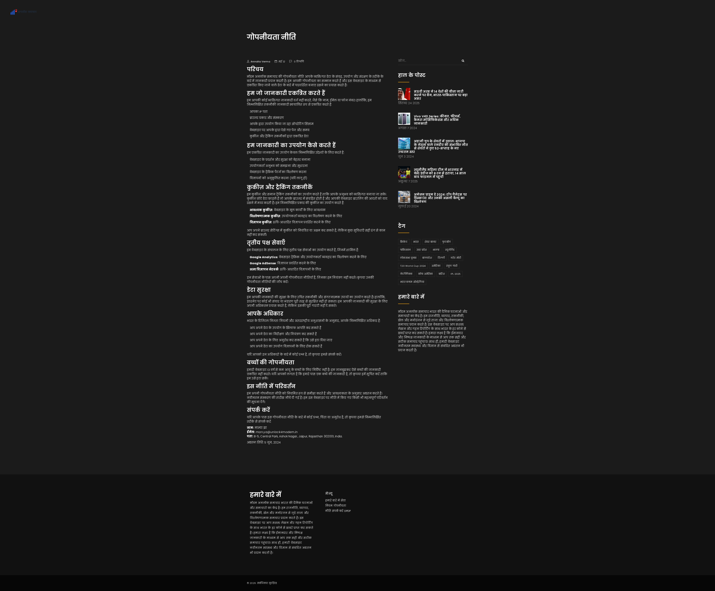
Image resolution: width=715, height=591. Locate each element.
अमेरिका (436, 266)
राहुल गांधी (451, 266)
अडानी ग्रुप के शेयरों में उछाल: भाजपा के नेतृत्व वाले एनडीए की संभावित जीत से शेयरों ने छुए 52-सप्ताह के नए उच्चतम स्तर (433, 146)
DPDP (347, 511)
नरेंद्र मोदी (456, 258)
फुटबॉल (446, 242)
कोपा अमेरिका (425, 274)
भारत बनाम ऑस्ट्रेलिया (412, 282)
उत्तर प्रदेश (422, 250)
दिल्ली (441, 258)
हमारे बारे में (332, 500)
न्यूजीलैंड (450, 250)
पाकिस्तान (405, 250)
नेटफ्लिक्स (406, 274)
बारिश (442, 274)
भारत (416, 242)
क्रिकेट (403, 242)
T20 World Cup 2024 (413, 266)
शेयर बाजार (430, 242)
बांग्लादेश (427, 258)
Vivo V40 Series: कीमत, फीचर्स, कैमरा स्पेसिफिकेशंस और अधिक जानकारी (437, 120)
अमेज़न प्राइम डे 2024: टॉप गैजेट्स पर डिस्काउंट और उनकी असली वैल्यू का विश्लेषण (440, 198)
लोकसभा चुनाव (408, 258)
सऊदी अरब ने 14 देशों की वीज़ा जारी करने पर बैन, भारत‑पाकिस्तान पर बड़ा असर (441, 95)
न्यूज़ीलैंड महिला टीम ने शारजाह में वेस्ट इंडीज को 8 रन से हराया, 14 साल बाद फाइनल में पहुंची (440, 173)
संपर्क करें (337, 511)
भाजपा (436, 250)
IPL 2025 (455, 274)
